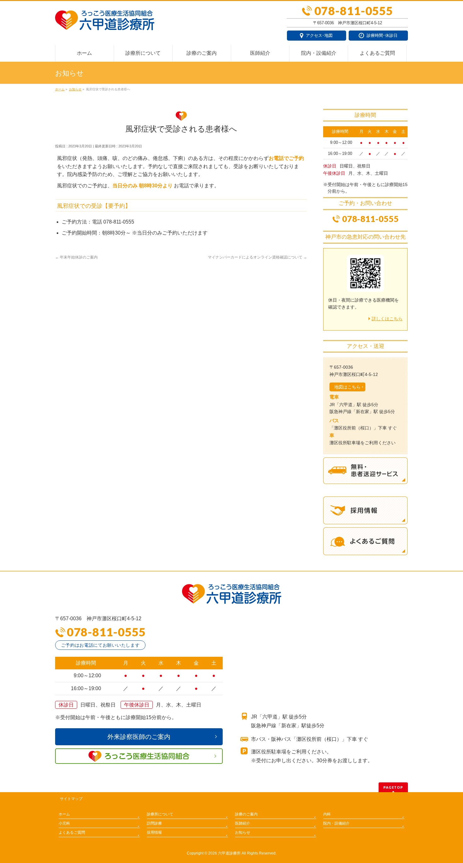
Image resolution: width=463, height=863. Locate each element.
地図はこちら (347, 386)
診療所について (160, 814)
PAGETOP (393, 787)
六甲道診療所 (229, 853)
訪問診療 (154, 823)
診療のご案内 (246, 814)
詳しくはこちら (387, 318)
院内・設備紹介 (336, 823)
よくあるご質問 (72, 832)
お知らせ (242, 832)
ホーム (64, 814)
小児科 (64, 823)
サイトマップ (71, 799)
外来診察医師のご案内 (138, 736)
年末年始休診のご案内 (76, 257)
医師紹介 (242, 823)
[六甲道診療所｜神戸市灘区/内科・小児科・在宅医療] (104, 23)
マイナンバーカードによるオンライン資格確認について (257, 257)
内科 (327, 814)
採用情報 (154, 832)
